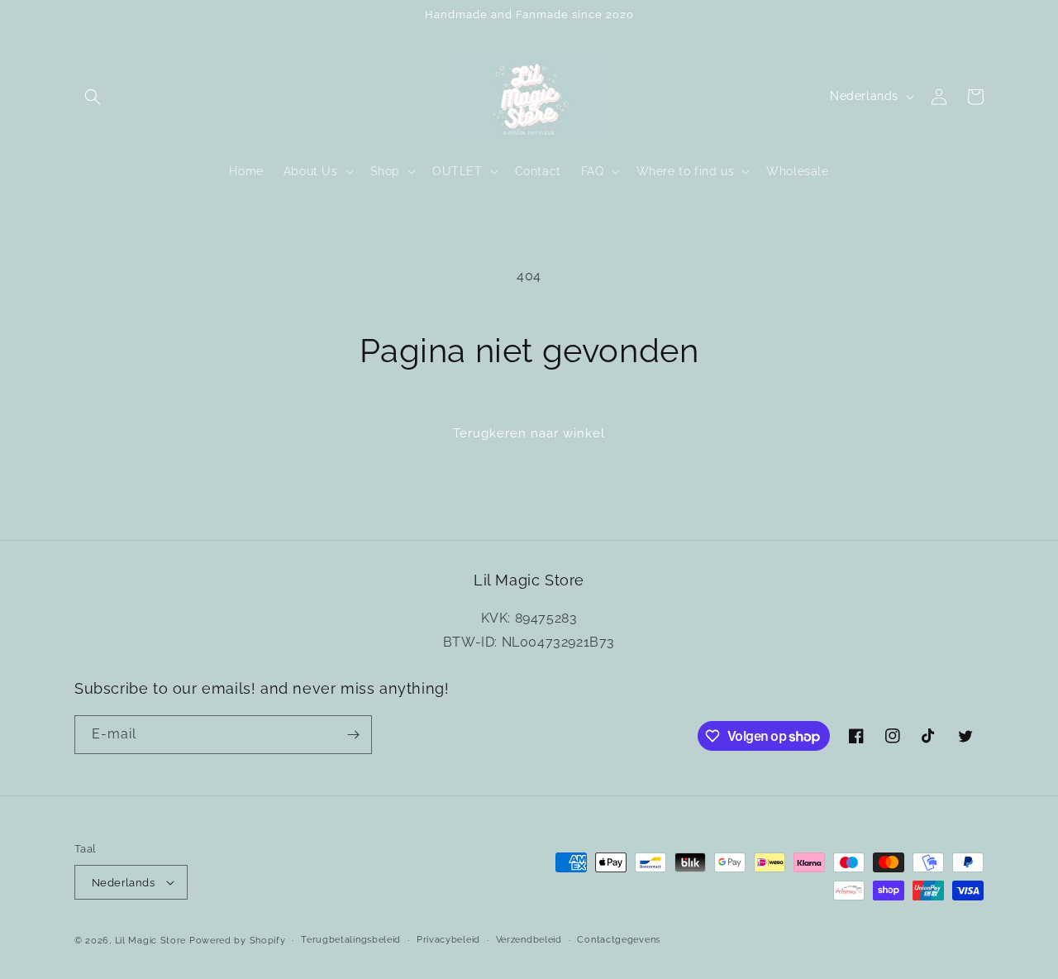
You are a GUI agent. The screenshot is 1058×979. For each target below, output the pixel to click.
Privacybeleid (448, 939)
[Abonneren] (353, 734)
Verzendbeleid (529, 939)
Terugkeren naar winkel (529, 433)
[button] (92, 97)
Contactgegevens (618, 939)
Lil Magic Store (151, 940)
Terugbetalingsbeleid (351, 939)
